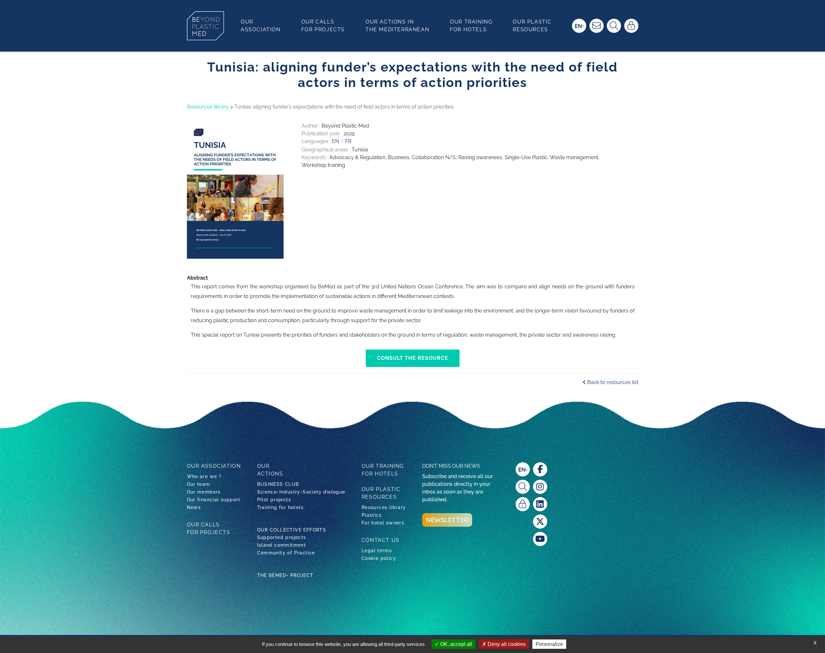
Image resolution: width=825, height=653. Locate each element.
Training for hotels (280, 507)
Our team (198, 484)
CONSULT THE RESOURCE (412, 358)
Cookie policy (379, 558)
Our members (204, 492)
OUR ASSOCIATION (214, 466)
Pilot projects (274, 499)
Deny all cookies (506, 644)
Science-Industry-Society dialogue (301, 492)
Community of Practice (286, 552)
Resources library (208, 107)
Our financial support (213, 499)
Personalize (549, 644)
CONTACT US (381, 540)
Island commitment (281, 545)
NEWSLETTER (447, 520)
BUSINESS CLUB (278, 484)
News (194, 507)
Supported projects (281, 537)
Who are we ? (204, 476)
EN (578, 26)
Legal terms (377, 550)
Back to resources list (612, 382)
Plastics (372, 515)
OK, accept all (455, 644)
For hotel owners (383, 522)
